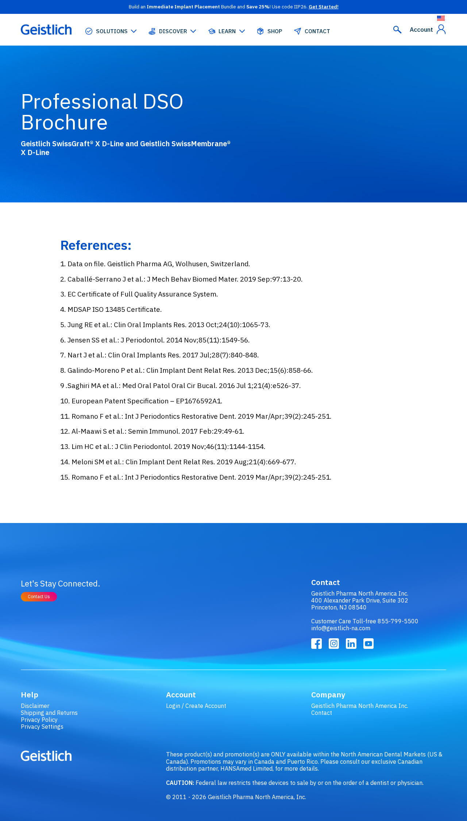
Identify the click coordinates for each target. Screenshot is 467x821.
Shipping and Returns (49, 712)
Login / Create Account (196, 705)
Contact (321, 712)
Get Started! (324, 6)
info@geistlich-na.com (340, 628)
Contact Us (39, 596)
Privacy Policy (39, 719)
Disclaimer (35, 705)
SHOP (274, 31)
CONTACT (317, 31)
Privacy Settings (42, 726)
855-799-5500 (398, 621)
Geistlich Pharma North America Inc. (359, 705)
